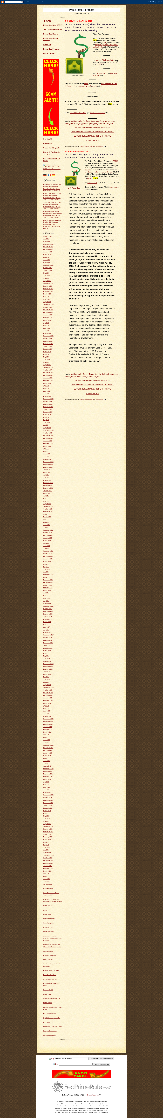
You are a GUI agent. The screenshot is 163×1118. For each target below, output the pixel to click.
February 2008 (47, 380)
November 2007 (48, 372)
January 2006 (47, 315)
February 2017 (47, 619)
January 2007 (47, 346)
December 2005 (48, 312)
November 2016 (48, 611)
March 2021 (47, 732)
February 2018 (47, 648)
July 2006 (46, 330)
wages (94, 86)
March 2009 (47, 414)
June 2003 (46, 260)
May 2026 (46, 876)
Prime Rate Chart (48, 959)
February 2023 (47, 776)
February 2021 (47, 729)
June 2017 (46, 627)
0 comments (99, 146)
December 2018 (48, 669)
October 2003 (47, 268)
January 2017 (47, 616)
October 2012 (47, 509)
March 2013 (47, 517)
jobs (74, 86)
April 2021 (46, 734)
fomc (102, 121)
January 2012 (47, 490)
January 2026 (47, 866)
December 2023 (48, 803)
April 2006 (46, 323)
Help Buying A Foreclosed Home (52, 1026)
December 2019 (48, 695)
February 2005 (47, 291)
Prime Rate (47, 143)
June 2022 (46, 761)
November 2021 (48, 748)
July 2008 (46, 393)
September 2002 (48, 244)
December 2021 (48, 750)
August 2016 (47, 603)
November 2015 (48, 580)
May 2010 (46, 451)
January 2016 (47, 585)
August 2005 (47, 302)
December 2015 (48, 582)
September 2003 (48, 265)
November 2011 (48, 485)
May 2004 (46, 273)
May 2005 (46, 296)
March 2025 (47, 839)
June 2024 (46, 818)
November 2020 (48, 721)
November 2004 (48, 286)
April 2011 (46, 475)
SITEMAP (47, 45)
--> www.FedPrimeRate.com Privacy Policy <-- (92, 127)
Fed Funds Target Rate (97, 113)
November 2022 (48, 771)
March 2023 (47, 779)
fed (100, 374)
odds (86, 84)
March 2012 (47, 493)
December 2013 (48, 535)
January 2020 (47, 698)
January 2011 (47, 469)
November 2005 (48, 309)
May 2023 (46, 784)
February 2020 (47, 700)
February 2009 (47, 412)
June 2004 (46, 275)
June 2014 (46, 546)
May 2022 (46, 758)
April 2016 (46, 593)
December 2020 (48, 724)
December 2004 (48, 288)
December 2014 (48, 556)
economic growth (84, 86)
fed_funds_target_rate (91, 121)
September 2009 (48, 430)
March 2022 (47, 755)
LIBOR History (47, 905)
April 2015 (46, 564)
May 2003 (46, 257)
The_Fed (109, 124)
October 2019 (47, 690)
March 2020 (47, 703)
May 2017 (46, 624)
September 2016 (48, 606)
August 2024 (47, 824)
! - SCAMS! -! (48, 139)
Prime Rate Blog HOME (52, 25)
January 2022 (47, 753)
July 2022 (46, 763)
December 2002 (48, 249)
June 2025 (46, 847)
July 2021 (46, 742)
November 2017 (48, 640)
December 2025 (48, 863)
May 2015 (46, 566)
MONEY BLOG (47, 1003)
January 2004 (47, 270)
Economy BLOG (48, 927)
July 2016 (46, 601)
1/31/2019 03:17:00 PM (87, 146)
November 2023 (48, 800)
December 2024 (48, 831)
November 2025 (48, 860)
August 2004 (47, 281)
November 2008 (48, 404)
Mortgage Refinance (49, 918)
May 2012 (46, 498)
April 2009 (46, 417)
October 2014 (47, 553)
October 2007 (47, 370)
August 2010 (47, 459)
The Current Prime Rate (52, 30)
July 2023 (46, 789)
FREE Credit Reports (49, 1013)
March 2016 (47, 590)
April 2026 (46, 873)
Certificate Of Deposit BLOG (51, 998)
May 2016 (46, 595)
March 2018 (47, 650)
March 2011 (47, 472)
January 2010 (47, 441)
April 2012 (46, 496)
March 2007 (47, 351)
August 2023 (47, 792)
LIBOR (45, 910)
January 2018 (47, 645)
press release (114, 187)
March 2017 (47, 622)
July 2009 (46, 425)
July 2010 (46, 456)
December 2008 (48, 407)
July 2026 (46, 881)
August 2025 (47, 852)
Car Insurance (47, 1022)
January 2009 (47, 409)
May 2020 (46, 708)
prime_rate (69, 124)
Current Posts (47, 884)
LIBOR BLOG (47, 994)
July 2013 (46, 527)
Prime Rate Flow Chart (49, 975)
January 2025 (47, 834)
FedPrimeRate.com (92, 1095)
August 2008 (47, 396)
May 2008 (46, 388)
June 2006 (46, 328)
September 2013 (48, 530)
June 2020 (46, 711)
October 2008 (47, 401)
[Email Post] (104, 146)
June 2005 (46, 299)
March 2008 (47, 383)
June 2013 (46, 525)
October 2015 (47, 577)
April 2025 (46, 842)
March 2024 (47, 811)
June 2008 (46, 391)
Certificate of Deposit (51, 148)
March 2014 (47, 540)
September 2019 (48, 687)
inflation (68, 86)
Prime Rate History (50, 34)
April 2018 (46, 653)
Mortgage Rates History (50, 1031)
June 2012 (46, 501)
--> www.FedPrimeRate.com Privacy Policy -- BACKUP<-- (92, 132)
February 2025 (47, 837)
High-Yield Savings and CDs (51, 1018)
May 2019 (46, 677)
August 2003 (47, 262)
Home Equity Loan (48, 923)
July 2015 (46, 572)
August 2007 (47, 365)
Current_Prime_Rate (90, 374)
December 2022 (48, 774)
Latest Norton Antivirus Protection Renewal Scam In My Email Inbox (52, 938)
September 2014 (48, 551)
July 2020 (46, 713)
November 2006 (48, 341)
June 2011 (46, 477)
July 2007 (46, 362)
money (107, 121)
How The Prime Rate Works (51, 970)
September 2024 (48, 826)
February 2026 (47, 868)
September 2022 (48, 768)
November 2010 (48, 464)
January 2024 (47, 805)
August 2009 (47, 427)
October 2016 (47, 609)
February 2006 (47, 317)
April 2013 (46, 519)
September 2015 (48, 574)
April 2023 (46, 782)
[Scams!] (81, 1077)
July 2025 (46, 850)
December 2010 (48, 467)
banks (80, 121)
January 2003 (47, 252)
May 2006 (46, 325)
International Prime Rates (50, 979)
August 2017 (47, 632)
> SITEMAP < (92, 140)
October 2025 (47, 858)
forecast (88, 170)
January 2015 (47, 559)
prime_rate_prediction (97, 124)
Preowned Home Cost (49, 955)
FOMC (104, 43)
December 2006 (48, 344)
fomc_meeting (87, 377)
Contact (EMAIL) (49, 53)
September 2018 (48, 664)
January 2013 (47, 514)
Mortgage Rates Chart (49, 1035)
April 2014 (46, 543)
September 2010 (48, 462)
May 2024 (46, 816)
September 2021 (48, 745)
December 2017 (48, 643)
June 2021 (46, 740)
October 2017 (47, 637)
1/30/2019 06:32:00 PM (87, 399)
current (89, 178)
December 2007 (48, 375)
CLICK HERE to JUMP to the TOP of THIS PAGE (92, 136)
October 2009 (47, 433)
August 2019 (47, 685)
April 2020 (46, 705)
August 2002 (47, 241)
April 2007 (46, 354)
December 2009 (48, 438)
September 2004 (48, 283)
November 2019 (48, 692)
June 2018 (46, 658)
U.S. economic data (109, 84)
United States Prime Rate (78, 113)
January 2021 (47, 727)
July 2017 (46, 629)
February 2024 (47, 808)
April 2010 (46, 448)
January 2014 (47, 538)
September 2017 (48, 635)
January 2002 (47, 236)
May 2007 (46, 357)
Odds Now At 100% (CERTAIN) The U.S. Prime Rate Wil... (51, 226)
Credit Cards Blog (48, 931)
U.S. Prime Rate (100, 73)
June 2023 (46, 787)
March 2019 (47, 674)
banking (74, 121)
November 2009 (48, 435)
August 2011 (47, 480)
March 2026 (47, 871)
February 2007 (47, 349)
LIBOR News (47, 914)
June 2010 (46, 454)
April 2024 (46, 813)
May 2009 (46, 420)
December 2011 (48, 488)
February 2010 (47, 443)
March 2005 (47, 294)
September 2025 (48, 855)
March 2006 (47, 320)
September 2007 (48, 367)
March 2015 (47, 561)
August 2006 (47, 333)
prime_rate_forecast (81, 124)
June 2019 (46, 679)
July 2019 (46, 682)
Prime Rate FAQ (48, 888)
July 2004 (46, 278)
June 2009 (46, 422)
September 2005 (48, 304)
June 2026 (46, 879)
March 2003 (47, 254)
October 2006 (47, 338)
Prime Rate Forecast (51, 49)
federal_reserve (70, 377)
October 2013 (47, 532)
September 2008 (48, 399)
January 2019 (47, 671)
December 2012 (48, 511)
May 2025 (46, 844)
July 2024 (46, 821)
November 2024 (48, 829)
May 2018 (46, 656)
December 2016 (48, 614)
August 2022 (47, 766)
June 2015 (46, 569)
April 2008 (46, 385)
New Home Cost (48, 951)
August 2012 (47, 504)
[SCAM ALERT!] (51, 135)
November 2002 (48, 246)
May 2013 (46, 522)
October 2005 (47, 307)
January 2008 (47, 378)
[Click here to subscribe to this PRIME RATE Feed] (52, 166)
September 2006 (48, 336)
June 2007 (46, 359)
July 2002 (46, 239)
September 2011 (48, 483)
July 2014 (46, 548)
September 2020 (48, 719)
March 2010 (47, 446)
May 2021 (46, 737)
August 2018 (47, 661)
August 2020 (47, 716)
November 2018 (48, 666)
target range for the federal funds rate (98, 172)
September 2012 (48, 506)
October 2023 (47, 797)
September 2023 (48, 795)
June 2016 (46, 598)
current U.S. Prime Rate (105, 60)
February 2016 (47, 587)
